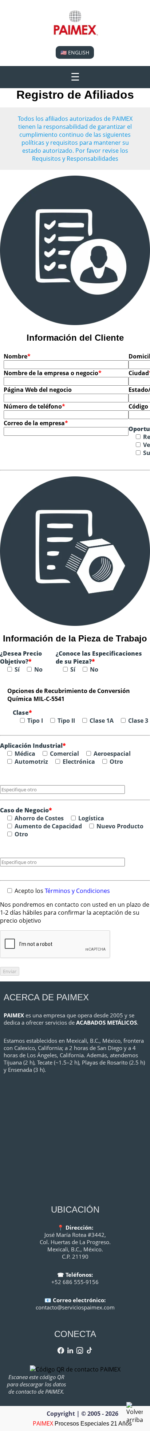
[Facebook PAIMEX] (61, 1350)
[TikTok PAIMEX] (89, 1350)
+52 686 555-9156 (75, 1282)
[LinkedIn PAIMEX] (70, 1350)
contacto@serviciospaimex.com (75, 1307)
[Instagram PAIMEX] (80, 1350)
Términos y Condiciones (77, 891)
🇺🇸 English (74, 52)
